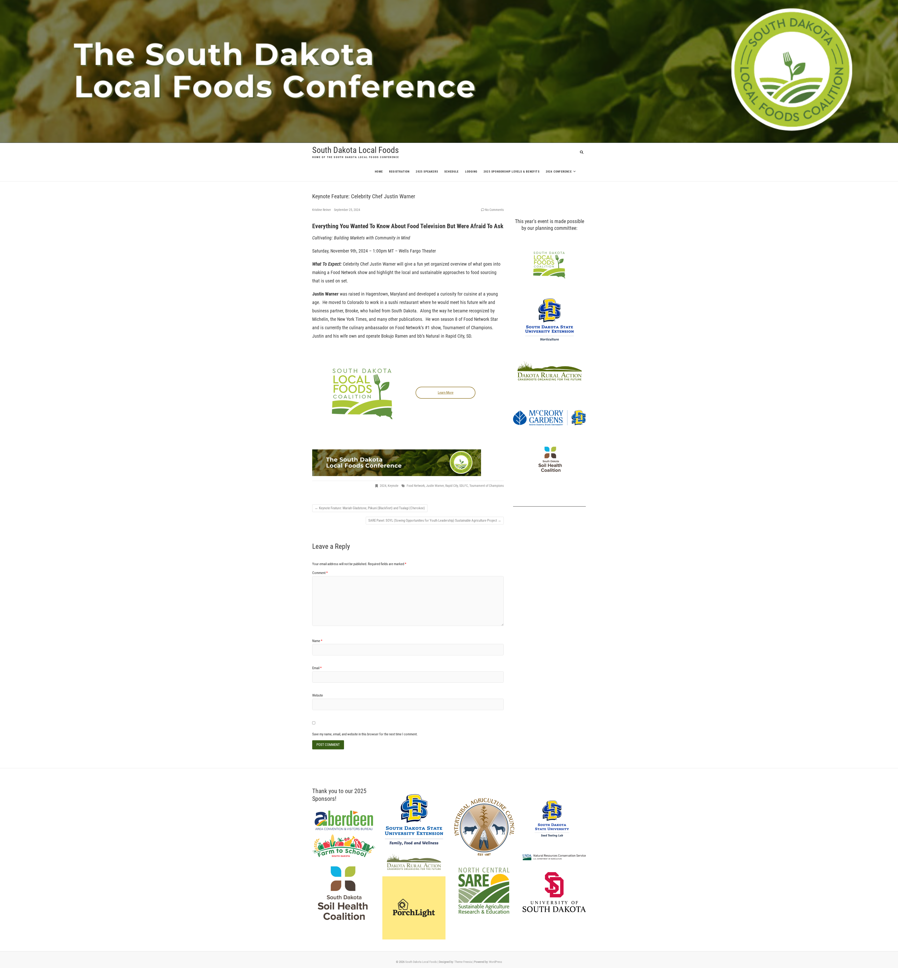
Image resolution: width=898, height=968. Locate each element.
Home (379, 171)
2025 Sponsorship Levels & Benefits (512, 171)
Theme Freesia (463, 962)
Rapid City (451, 486)
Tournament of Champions (486, 486)
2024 (383, 486)
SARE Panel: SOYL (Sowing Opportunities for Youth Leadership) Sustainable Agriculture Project (434, 520)
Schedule (451, 171)
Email (317, 668)
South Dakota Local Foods (355, 150)
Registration (399, 171)
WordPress (495, 962)
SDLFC (463, 486)
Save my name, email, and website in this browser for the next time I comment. (365, 734)
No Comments (494, 210)
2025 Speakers (427, 171)
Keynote (393, 486)
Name (317, 641)
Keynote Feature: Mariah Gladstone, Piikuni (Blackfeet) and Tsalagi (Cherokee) (370, 508)
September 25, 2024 (347, 210)
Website (317, 695)
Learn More (445, 392)
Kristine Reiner (322, 210)
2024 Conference (559, 171)
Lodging (471, 171)
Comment (320, 573)
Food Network (416, 486)
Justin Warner (435, 486)
